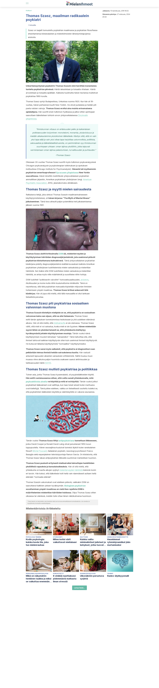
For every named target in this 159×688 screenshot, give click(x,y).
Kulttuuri (29, 10)
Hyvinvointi (57, 537)
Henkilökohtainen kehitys (117, 537)
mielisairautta (59, 323)
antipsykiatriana (66, 440)
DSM (61, 254)
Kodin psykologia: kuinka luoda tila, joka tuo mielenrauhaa (37, 542)
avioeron (84, 280)
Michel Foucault (40, 451)
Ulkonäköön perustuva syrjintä (92, 577)
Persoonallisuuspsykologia (37, 573)
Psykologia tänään (33, 537)
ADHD (48, 363)
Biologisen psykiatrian (75, 486)
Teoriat (110, 573)
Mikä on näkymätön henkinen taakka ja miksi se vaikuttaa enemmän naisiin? (38, 579)
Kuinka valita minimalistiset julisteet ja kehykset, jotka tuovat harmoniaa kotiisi (93, 542)
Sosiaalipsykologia (88, 573)
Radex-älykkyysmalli (118, 576)
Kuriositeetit (58, 573)
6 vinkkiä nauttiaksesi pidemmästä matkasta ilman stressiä (64, 579)
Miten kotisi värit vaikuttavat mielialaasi (65, 540)
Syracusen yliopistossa (67, 172)
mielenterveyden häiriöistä (71, 470)
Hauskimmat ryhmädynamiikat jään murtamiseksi (118, 542)
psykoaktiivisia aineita (36, 381)
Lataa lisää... (79, 588)
